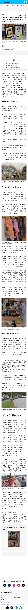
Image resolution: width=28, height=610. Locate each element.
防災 (3, 48)
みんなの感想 (23, 15)
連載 (13, 5)
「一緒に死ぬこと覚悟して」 (15, 63)
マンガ (8, 5)
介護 (12, 48)
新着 (2, 5)
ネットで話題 (20, 5)
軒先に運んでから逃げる (13, 65)
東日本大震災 (7, 48)
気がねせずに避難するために (15, 67)
